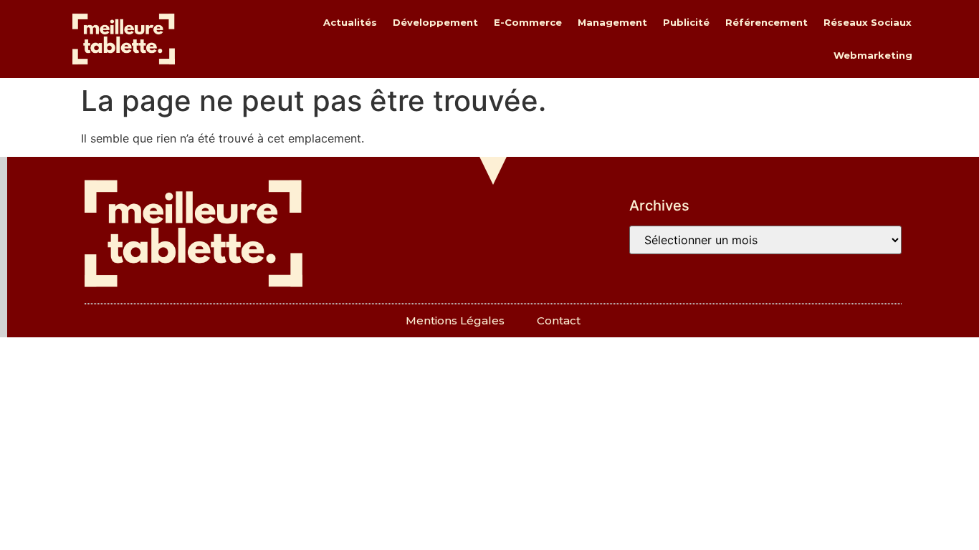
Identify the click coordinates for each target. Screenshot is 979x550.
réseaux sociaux (867, 22)
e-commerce (528, 22)
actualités (350, 22)
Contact (559, 320)
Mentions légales (455, 320)
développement (435, 22)
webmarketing (873, 55)
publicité (686, 22)
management (612, 22)
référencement (766, 22)
